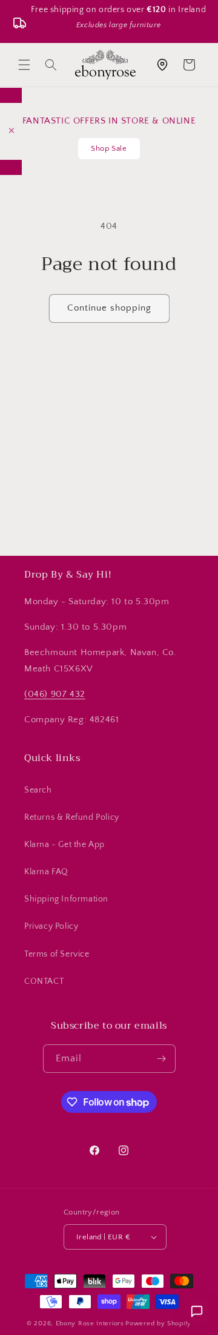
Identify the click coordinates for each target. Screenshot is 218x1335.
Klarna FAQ (46, 872)
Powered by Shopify (158, 1323)
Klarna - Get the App (64, 844)
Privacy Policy (51, 926)
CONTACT (44, 981)
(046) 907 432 (54, 694)
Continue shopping (109, 308)
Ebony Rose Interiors (90, 1323)
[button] (24, 64)
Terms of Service (57, 954)
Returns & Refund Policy (71, 817)
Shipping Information (66, 899)
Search (38, 790)
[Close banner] (11, 131)
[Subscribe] (180, 512)
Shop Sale (109, 148)
